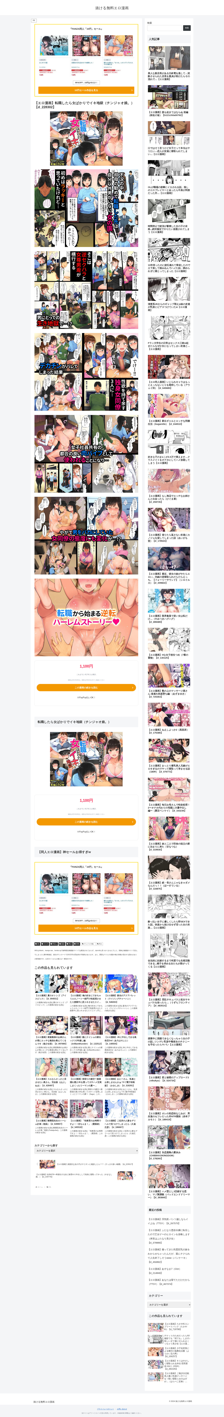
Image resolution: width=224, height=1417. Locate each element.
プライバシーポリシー (105, 1409)
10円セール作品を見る (86, 90)
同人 (70, 944)
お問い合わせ (122, 1409)
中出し (54, 944)
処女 (63, 944)
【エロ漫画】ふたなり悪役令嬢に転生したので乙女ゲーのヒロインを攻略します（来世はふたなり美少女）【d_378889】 (169, 1236)
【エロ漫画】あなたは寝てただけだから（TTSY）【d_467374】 (169, 1282)
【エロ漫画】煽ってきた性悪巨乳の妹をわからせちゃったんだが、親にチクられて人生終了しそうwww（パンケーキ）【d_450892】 (169, 1255)
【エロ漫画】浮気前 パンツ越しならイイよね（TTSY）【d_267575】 (168, 1221)
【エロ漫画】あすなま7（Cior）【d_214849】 (164, 1271)
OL (38, 944)
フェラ (46, 944)
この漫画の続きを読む (86, 687)
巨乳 (77, 944)
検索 (149, 23)
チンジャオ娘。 (89, 944)
